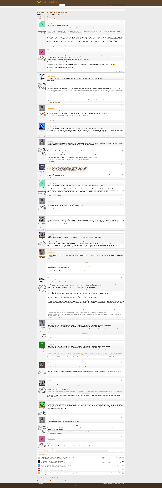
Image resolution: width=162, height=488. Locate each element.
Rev (41, 462)
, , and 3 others (55, 195)
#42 (123, 49)
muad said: (50, 23)
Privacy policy (117, 483)
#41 (123, 21)
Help (122, 483)
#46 (123, 139)
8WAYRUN (87, 486)
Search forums (45, 6)
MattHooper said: (51, 364)
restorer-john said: (51, 126)
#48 (123, 180)
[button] (72, 5)
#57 (123, 380)
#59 (123, 417)
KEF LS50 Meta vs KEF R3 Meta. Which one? (52, 461)
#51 (123, 232)
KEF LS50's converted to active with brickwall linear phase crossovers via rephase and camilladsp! (73, 167)
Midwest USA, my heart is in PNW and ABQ (42, 88)
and (51, 161)
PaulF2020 (43, 474)
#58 (123, 402)
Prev (40, 18)
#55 (123, 342)
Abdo (121, 462)
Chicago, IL (44, 35)
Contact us (105, 483)
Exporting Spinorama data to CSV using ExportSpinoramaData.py (57, 457)
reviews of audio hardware (60, 9)
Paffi (42, 466)
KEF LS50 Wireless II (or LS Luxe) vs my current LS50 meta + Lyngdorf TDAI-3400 (61, 473)
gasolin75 (43, 470)
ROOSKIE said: (50, 234)
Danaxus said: (50, 141)
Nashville (44, 229)
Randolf (42, 458)
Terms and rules (111, 483)
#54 (123, 320)
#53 (123, 277)
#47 (123, 164)
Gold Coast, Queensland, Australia (43, 120)
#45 (123, 123)
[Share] (121, 21)
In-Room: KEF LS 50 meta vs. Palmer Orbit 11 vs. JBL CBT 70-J (56, 465)
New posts (39, 6)
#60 (123, 436)
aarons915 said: (51, 52)
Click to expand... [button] (85, 33)
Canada (44, 414)
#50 (123, 216)
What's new (68, 5)
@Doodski (58, 427)
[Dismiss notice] (123, 10)
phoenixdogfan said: (51, 439)
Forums (62, 5)
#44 (123, 105)
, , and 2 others (56, 46)
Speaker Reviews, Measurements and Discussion (58, 458)
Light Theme (40, 483)
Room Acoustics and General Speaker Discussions (59, 474)
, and (55, 102)
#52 (123, 249)
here (95, 9)
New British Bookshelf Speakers (49, 469)
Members (82, 5)
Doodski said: (50, 419)
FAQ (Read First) (41, 5)
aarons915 (40, 16)
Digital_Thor (119, 466)
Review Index (56, 5)
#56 (123, 362)
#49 (123, 198)
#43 (123, 74)
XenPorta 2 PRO (76, 486)
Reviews (49, 5)
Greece (44, 136)
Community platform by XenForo (74, 485)
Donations (76, 5)
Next (54, 18)
